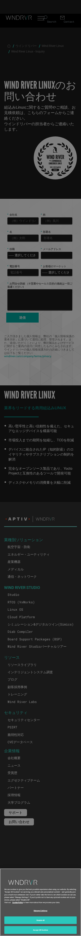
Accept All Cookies (40, 930)
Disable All (41, 920)
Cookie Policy (17, 902)
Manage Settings (40, 910)
